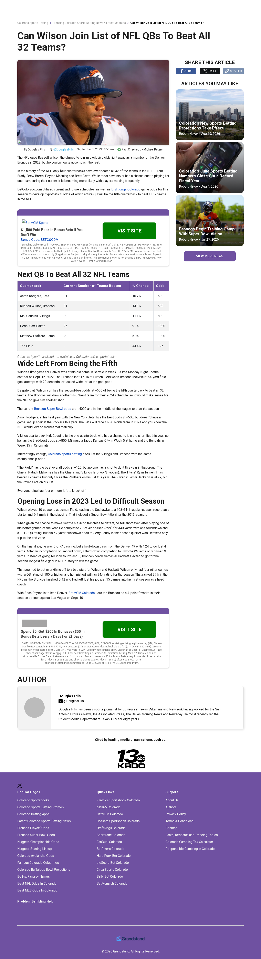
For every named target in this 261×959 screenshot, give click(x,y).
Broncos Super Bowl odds (52, 409)
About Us (172, 800)
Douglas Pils (36, 149)
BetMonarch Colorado (112, 883)
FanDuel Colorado (109, 842)
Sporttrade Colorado (111, 835)
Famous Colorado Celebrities (38, 863)
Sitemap (171, 828)
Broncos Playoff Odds (33, 828)
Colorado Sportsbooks (33, 800)
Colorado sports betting (65, 454)
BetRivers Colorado (110, 849)
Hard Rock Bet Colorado (114, 856)
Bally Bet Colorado (110, 876)
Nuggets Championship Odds (38, 842)
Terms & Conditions (180, 821)
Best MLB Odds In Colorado (37, 890)
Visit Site (129, 231)
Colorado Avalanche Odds (35, 856)
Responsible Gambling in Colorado (190, 849)
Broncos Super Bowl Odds (36, 835)
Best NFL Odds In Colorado (36, 883)
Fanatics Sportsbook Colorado (118, 800)
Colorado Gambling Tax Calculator (189, 842)
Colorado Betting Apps (33, 814)
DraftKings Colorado (125, 189)
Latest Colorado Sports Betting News (44, 821)
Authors (171, 807)
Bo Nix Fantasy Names (33, 876)
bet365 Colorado (109, 807)
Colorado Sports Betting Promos (40, 807)
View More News (209, 256)
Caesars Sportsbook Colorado (118, 821)
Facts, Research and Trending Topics (192, 835)
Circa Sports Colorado (112, 870)
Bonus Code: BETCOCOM (40, 240)
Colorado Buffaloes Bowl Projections (43, 870)
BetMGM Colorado (82, 593)
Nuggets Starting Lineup (34, 849)
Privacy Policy (176, 814)
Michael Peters (153, 149)
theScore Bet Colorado (113, 863)
